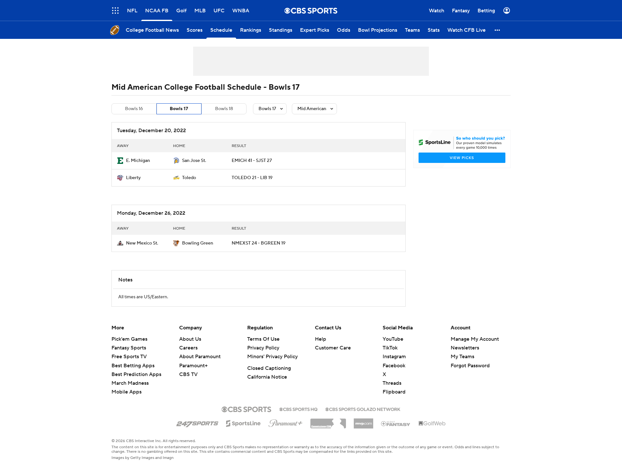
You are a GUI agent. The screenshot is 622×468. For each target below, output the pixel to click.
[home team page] (120, 160)
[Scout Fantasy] (396, 423)
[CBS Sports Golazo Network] (362, 408)
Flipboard (394, 392)
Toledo (189, 178)
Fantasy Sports (128, 348)
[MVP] (363, 421)
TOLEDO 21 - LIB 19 (252, 178)
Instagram (394, 356)
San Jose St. (194, 161)
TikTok (390, 348)
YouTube (393, 339)
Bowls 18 (224, 109)
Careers (188, 348)
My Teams (462, 356)
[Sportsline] (243, 422)
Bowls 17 (179, 109)
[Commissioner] (328, 421)
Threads (392, 383)
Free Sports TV (129, 356)
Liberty (133, 178)
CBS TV (188, 374)
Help (320, 339)
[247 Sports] (197, 422)
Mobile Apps (126, 392)
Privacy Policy (263, 348)
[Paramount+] (286, 422)
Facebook (394, 365)
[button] (115, 10)
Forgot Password (470, 365)
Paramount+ (193, 365)
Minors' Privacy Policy (272, 356)
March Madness (130, 383)
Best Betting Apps (133, 365)
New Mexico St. (142, 243)
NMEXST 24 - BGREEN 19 (258, 243)
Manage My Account (475, 339)
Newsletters (465, 348)
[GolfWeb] (432, 423)
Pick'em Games (129, 339)
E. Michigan (138, 161)
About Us (190, 339)
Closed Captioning (269, 368)
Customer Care (333, 348)
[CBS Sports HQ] (298, 408)
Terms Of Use (263, 339)
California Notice (267, 377)
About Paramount (200, 356)
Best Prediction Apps (136, 374)
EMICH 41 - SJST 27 (252, 161)
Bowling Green (197, 243)
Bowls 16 (134, 109)
